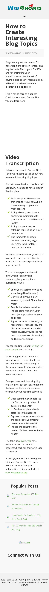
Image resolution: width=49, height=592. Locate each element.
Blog (3, 580)
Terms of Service (33, 580)
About (22, 580)
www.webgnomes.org (16, 472)
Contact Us (12, 580)
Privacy (45, 580)
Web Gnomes (24, 7)
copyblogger (24, 440)
